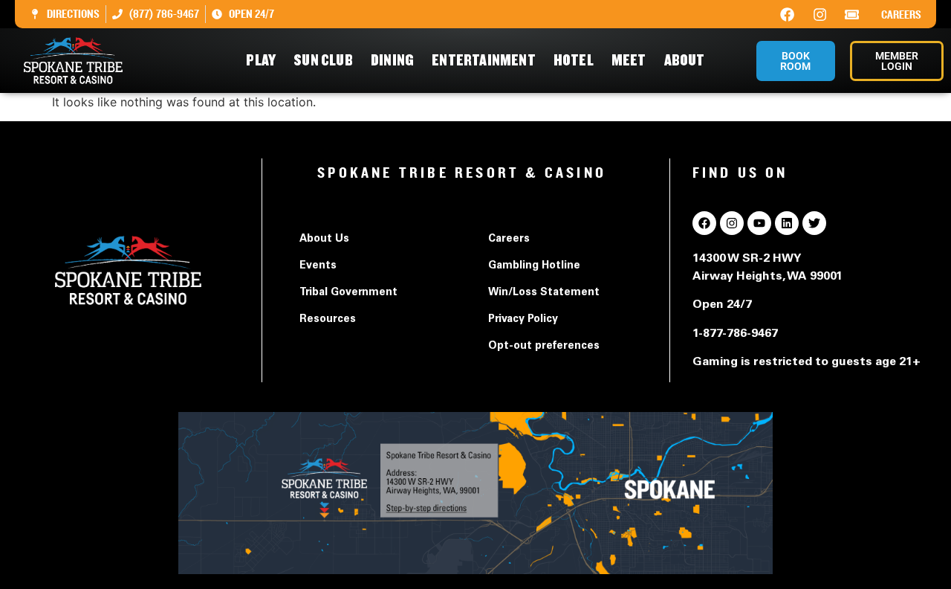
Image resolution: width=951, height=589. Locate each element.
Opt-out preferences (544, 346)
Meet (628, 60)
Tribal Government (348, 293)
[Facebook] (787, 14)
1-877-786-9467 (735, 334)
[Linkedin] (787, 223)
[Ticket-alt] (852, 14)
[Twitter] (814, 223)
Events (318, 266)
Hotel (574, 60)
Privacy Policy (523, 320)
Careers (901, 15)
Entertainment (484, 60)
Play (261, 60)
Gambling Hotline (534, 266)
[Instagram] (819, 14)
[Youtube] (759, 223)
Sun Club (323, 60)
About (684, 60)
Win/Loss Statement (544, 293)
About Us (324, 239)
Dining (392, 60)
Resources (327, 320)
